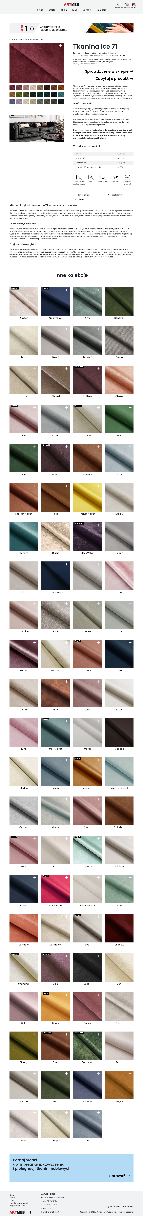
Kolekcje (101, 9)
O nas (40, 9)
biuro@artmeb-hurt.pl (51, 1212)
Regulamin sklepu (17, 1206)
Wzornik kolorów (115, 195)
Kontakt (87, 9)
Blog (74, 9)
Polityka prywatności (18, 1203)
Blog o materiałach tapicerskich (119, 1206)
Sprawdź (117, 1175)
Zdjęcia (81, 199)
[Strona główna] (71, 4)
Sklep (64, 9)
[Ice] (36, 63)
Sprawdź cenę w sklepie (107, 71)
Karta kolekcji (83, 195)
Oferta (52, 9)
